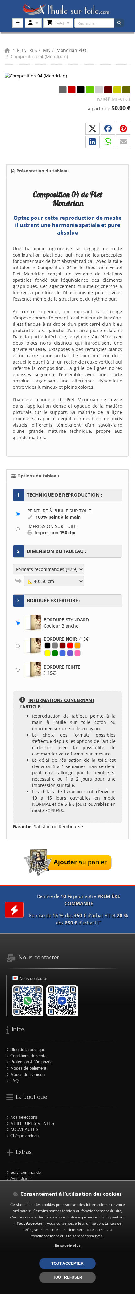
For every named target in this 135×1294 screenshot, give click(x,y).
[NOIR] (47, 645)
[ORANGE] (77, 645)
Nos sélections (23, 1117)
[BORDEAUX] (62, 645)
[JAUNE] (47, 653)
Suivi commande (25, 1172)
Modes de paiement (28, 1068)
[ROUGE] (70, 645)
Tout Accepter (67, 1263)
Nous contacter (33, 978)
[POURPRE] (70, 653)
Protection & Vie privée (31, 1061)
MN (47, 50)
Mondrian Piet (71, 50)
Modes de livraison (27, 1074)
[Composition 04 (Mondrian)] (36, 75)
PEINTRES (27, 50)
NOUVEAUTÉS (24, 1129)
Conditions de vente (28, 1056)
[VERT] (55, 653)
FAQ (14, 1080)
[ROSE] (77, 653)
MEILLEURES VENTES (32, 1123)
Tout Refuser (67, 1277)
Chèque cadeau (24, 1135)
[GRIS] (55, 645)
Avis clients (21, 1178)
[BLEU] (62, 653)
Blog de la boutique (27, 1049)
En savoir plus (68, 1245)
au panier (80, 862)
